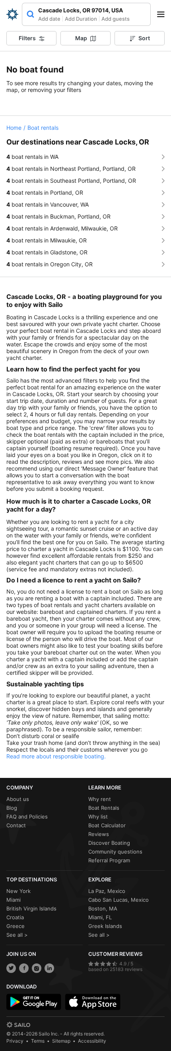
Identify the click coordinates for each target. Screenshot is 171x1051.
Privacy (14, 1041)
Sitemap (61, 1041)
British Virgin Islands (31, 908)
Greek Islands (105, 926)
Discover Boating (109, 843)
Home (13, 127)
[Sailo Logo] (12, 14)
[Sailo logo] (18, 1025)
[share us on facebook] (24, 968)
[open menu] (163, 14)
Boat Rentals (103, 808)
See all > (17, 935)
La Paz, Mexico (106, 891)
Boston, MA (102, 908)
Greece (15, 926)
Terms (38, 1041)
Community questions (115, 851)
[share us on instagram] (36, 968)
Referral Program (109, 860)
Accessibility (92, 1041)
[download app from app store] (92, 1002)
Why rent (99, 799)
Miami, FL (100, 917)
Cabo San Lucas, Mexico (118, 900)
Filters (27, 38)
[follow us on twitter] (11, 968)
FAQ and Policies (27, 816)
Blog (11, 808)
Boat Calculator (107, 825)
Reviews (98, 834)
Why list (98, 816)
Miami (13, 900)
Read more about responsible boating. (56, 756)
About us (17, 799)
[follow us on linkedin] (49, 968)
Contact (16, 825)
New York (18, 891)
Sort (144, 38)
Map (81, 38)
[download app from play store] (33, 1002)
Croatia (15, 917)
